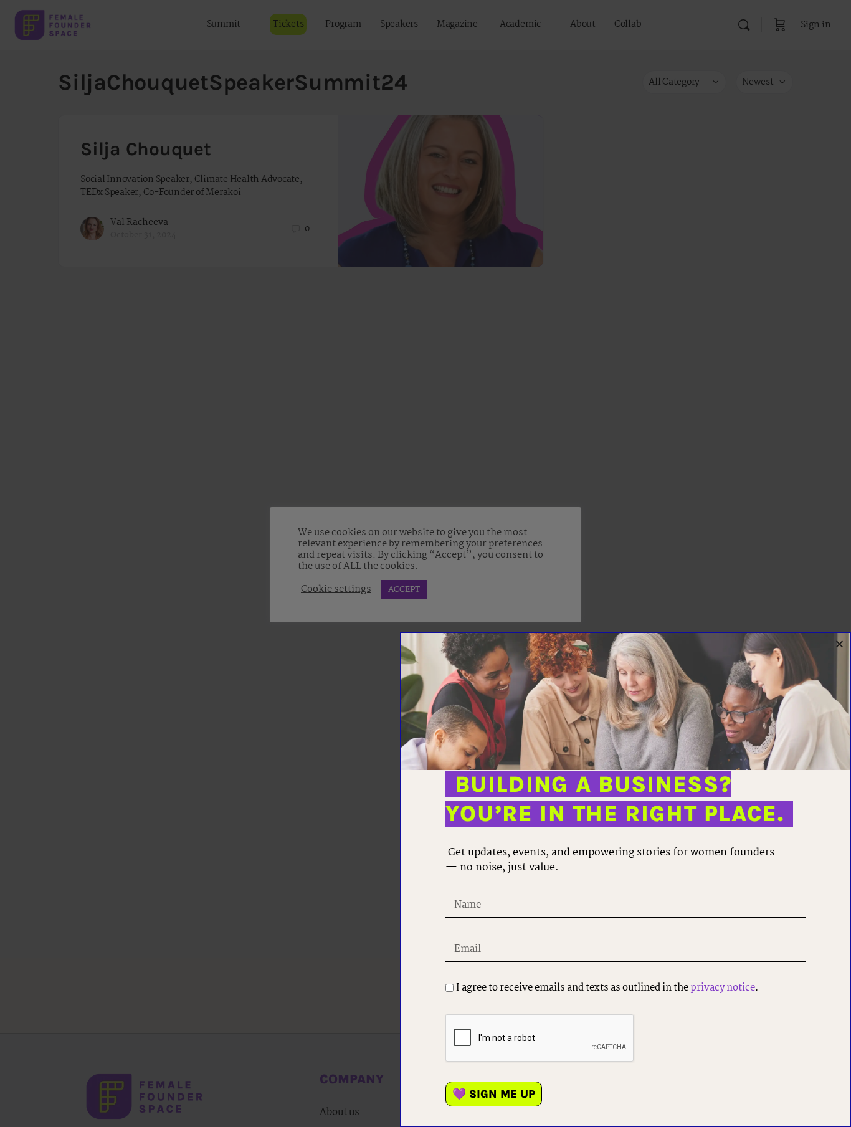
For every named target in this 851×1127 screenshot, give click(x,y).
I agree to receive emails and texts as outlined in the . (607, 988)
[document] (425, 563)
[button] (839, 644)
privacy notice (722, 988)
